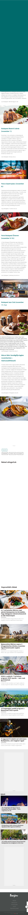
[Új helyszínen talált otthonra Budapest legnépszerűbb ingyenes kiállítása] (14, 822)
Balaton (3, 689)
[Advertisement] (13, 524)
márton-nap (13, 453)
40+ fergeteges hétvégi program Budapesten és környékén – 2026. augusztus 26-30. (11, 809)
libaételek (5, 453)
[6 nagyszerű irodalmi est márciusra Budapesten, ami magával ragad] (14, 728)
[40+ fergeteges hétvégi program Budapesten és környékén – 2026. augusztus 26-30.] (14, 804)
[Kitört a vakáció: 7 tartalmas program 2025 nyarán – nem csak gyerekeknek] (14, 665)
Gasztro (4, 450)
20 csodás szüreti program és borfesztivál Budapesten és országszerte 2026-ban (13, 842)
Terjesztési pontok (14, 908)
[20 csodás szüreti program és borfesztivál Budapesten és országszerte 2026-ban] (14, 838)
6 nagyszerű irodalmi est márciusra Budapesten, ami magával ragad (13, 740)
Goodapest (4, 657)
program (20, 453)
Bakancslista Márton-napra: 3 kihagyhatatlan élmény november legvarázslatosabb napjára (13, 646)
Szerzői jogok (14, 904)
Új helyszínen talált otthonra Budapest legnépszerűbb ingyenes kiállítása (12, 826)
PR (17, 913)
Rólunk (14, 900)
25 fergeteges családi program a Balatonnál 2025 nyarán (12, 709)
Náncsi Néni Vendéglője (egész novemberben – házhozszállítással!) (12, 358)
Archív (14, 906)
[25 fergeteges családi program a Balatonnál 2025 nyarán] (14, 697)
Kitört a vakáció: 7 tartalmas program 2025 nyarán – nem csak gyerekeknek (13, 678)
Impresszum (14, 902)
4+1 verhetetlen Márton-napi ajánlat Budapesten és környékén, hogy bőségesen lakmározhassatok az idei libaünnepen (13, 613)
